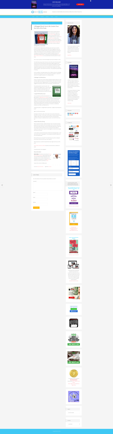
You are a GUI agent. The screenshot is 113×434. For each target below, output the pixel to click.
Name (34, 192)
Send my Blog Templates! (72, 174)
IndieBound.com (74, 229)
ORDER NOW (80, 4)
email (47, 160)
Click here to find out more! (73, 280)
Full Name (70, 166)
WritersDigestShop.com (74, 230)
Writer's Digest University (72, 383)
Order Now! (69, 103)
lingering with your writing (43, 97)
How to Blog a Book (39, 12)
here (48, 159)
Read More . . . (70, 55)
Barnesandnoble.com (74, 228)
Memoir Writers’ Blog (51, 34)
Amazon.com (73, 227)
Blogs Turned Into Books (40, 166)
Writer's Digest (74, 381)
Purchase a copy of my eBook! (74, 206)
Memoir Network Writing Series (55, 41)
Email (34, 197)
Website (34, 202)
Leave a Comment (46, 23)
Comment (35, 181)
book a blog (49, 166)
